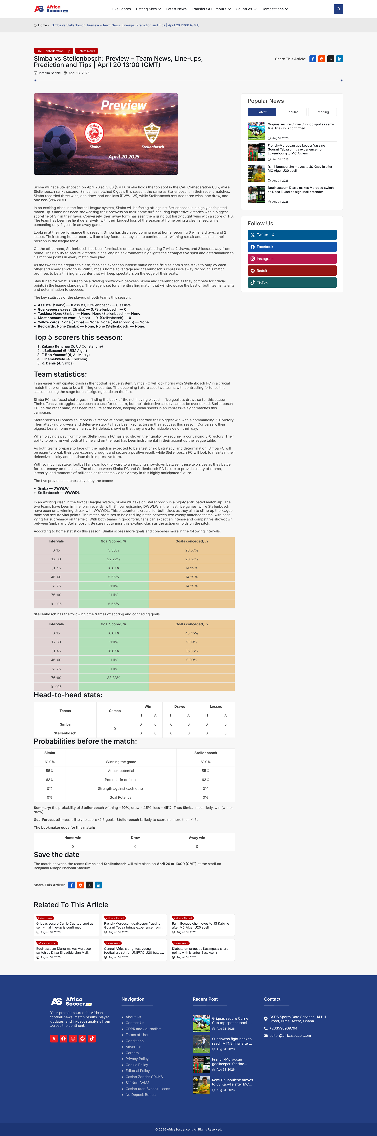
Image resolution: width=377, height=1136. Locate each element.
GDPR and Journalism (144, 1029)
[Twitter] (54, 1038)
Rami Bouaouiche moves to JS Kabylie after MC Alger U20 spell (200, 925)
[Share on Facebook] (313, 58)
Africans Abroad (115, 918)
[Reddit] (82, 1038)
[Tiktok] (92, 1038)
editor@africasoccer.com (290, 1035)
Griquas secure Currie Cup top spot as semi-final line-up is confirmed (64, 925)
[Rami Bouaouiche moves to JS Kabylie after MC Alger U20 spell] (201, 1085)
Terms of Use (137, 1035)
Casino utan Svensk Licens (148, 1089)
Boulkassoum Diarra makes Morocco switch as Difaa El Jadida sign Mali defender (63, 950)
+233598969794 (283, 1028)
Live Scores (121, 9)
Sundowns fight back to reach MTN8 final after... (232, 1041)
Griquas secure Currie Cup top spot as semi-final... (230, 1021)
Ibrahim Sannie (50, 73)
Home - (43, 25)
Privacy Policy (137, 1059)
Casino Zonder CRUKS (144, 1077)
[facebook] (63, 1038)
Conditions (135, 1041)
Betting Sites (146, 9)
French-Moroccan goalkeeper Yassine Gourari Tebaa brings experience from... (229, 1061)
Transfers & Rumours (209, 9)
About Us (133, 1017)
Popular (292, 112)
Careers (132, 1053)
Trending (322, 112)
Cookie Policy (137, 1065)
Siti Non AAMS (137, 1083)
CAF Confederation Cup (53, 51)
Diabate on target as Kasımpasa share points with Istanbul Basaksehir (200, 950)
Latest (262, 112)
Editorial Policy (138, 1071)
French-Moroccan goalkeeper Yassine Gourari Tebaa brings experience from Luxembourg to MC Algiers (132, 925)
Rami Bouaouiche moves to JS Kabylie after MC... (232, 1082)
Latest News (176, 9)
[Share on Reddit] (321, 58)
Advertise (133, 1047)
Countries (244, 9)
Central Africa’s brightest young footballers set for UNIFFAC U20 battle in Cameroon (132, 950)
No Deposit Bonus (141, 1095)
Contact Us (135, 1023)
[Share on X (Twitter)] (330, 58)
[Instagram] (73, 1038)
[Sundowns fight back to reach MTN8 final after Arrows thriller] (201, 1044)
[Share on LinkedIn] (339, 58)
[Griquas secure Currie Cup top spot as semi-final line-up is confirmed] (201, 1023)
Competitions (273, 9)
